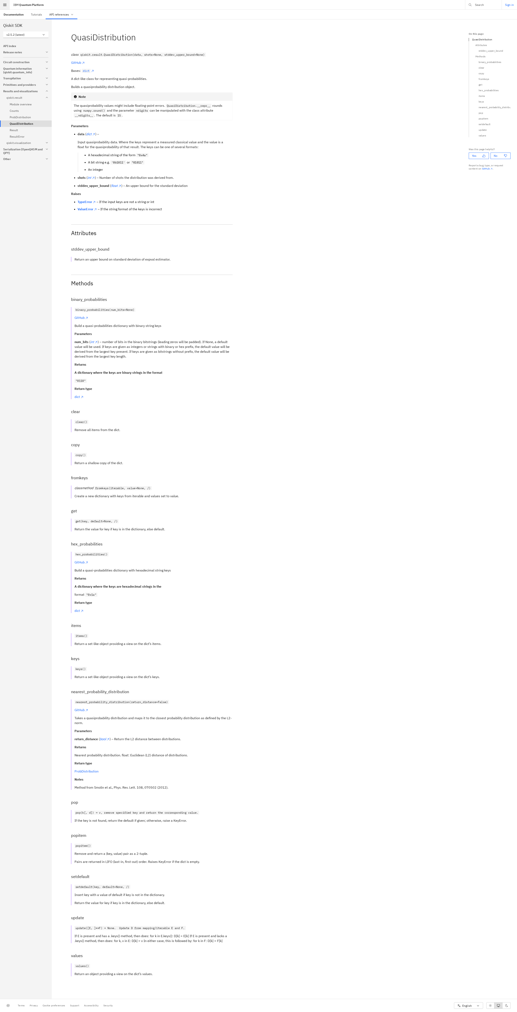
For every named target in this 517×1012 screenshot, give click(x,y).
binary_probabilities (490, 62)
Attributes (481, 45)
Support (74, 1005)
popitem (483, 118)
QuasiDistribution (482, 39)
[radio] (490, 1005)
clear (481, 67)
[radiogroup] (498, 1005)
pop (481, 112)
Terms (21, 1005)
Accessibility (91, 1005)
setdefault (484, 124)
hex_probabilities (489, 90)
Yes (474, 156)
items (482, 95)
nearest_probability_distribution (495, 107)
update (483, 129)
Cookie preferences (54, 1005)
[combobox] (25, 34)
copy (481, 73)
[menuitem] (13, 14)
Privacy (34, 1005)
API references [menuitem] (59, 14)
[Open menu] (5, 5)
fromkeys (484, 79)
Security (108, 1005)
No (495, 156)
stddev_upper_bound (491, 50)
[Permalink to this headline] (139, 37)
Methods (480, 56)
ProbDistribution (87, 771)
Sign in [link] (509, 5)
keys (481, 101)
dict (77, 397)
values (482, 135)
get (480, 84)
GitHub (76, 63)
